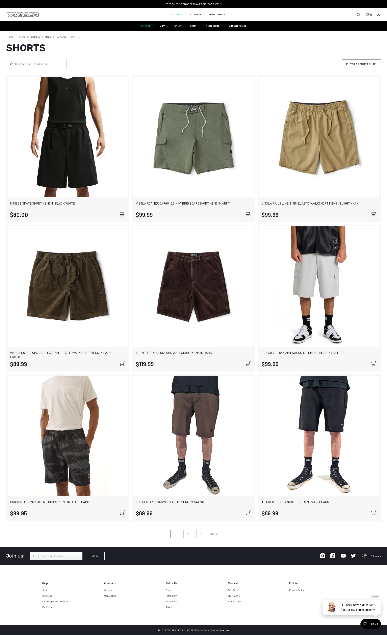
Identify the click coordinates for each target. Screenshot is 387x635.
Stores (108, 590)
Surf (162, 25)
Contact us (110, 595)
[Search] (358, 14)
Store (175, 14)
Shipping (47, 595)
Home (10, 36)
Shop (45, 590)
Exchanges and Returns (55, 601)
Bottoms (61, 36)
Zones (194, 14)
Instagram (171, 595)
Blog (168, 590)
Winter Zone (234, 601)
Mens (48, 36)
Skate (193, 25)
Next (212, 533)
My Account (48, 607)
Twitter (170, 607)
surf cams (216, 14)
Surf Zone (233, 590)
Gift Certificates (237, 25)
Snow (177, 25)
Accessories (213, 25)
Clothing (146, 25)
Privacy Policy (296, 590)
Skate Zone (234, 595)
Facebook (171, 601)
